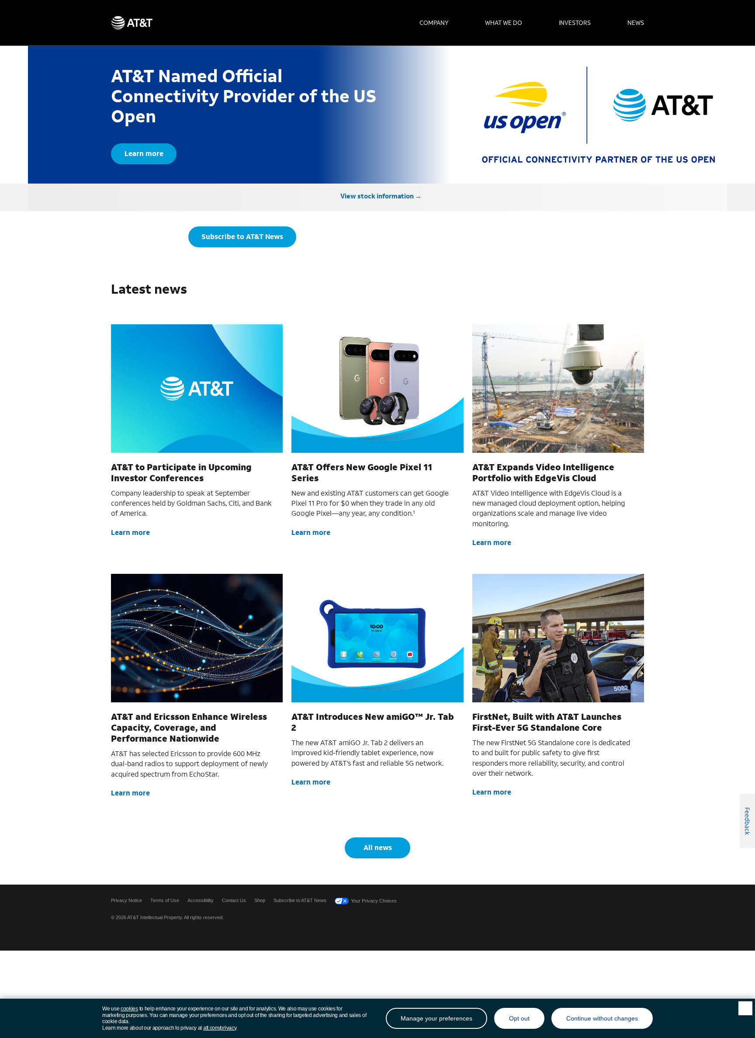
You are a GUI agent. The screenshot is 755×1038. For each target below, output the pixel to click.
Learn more (144, 153)
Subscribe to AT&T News (242, 236)
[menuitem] (433, 22)
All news (378, 847)
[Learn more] (197, 388)
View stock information (377, 195)
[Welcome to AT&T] (131, 22)
